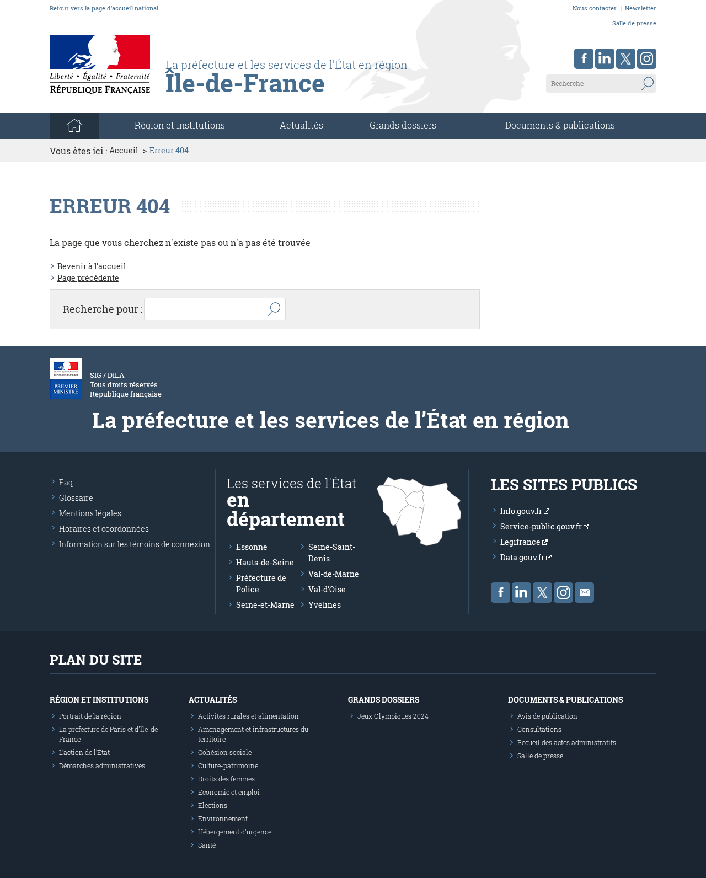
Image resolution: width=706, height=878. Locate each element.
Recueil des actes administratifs (566, 742)
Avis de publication (547, 715)
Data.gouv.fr (523, 557)
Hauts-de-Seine (265, 562)
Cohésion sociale (225, 752)
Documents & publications (560, 125)
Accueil (123, 151)
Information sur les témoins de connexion (134, 544)
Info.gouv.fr (522, 511)
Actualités (301, 125)
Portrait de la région (90, 715)
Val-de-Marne (333, 574)
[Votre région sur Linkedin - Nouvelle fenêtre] (604, 59)
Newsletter (640, 8)
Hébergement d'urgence (234, 831)
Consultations (539, 729)
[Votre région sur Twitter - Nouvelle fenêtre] (625, 59)
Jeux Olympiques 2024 (393, 715)
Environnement (223, 818)
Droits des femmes (226, 778)
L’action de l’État (84, 752)
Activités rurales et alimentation (248, 715)
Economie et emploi (229, 792)
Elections (212, 805)
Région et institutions (99, 699)
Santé (207, 844)
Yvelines (324, 604)
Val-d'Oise (327, 589)
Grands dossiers (403, 125)
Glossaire (76, 497)
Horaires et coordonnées (104, 528)
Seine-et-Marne (265, 604)
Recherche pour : (102, 308)
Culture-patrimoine (228, 765)
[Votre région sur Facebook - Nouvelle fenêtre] (583, 59)
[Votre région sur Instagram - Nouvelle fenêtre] (646, 59)
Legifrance (521, 542)
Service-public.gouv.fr (542, 526)
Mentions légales (90, 513)
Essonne (252, 547)
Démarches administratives (102, 765)
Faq (66, 482)
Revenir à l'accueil (91, 266)
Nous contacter (595, 8)
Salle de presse (634, 23)
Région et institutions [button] (180, 125)
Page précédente (88, 277)
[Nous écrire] (584, 592)
